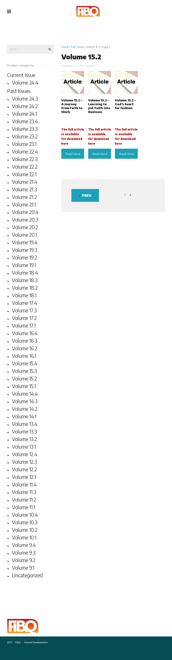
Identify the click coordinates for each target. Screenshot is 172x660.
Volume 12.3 (24, 462)
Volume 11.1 (23, 507)
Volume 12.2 (24, 469)
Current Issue (21, 75)
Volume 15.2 (24, 378)
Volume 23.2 (25, 136)
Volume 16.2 (24, 348)
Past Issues (77, 46)
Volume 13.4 (24, 424)
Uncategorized (27, 575)
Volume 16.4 (25, 333)
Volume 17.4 (24, 303)
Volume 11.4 (24, 484)
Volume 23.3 (25, 129)
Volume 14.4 (25, 393)
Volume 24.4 (25, 82)
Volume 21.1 (24, 204)
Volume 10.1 (24, 537)
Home (64, 46)
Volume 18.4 (25, 272)
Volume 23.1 (24, 144)
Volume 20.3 (25, 219)
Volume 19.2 (24, 257)
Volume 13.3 (24, 431)
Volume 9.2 (23, 560)
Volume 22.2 (25, 166)
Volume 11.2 (24, 499)
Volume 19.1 (24, 265)
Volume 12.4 (24, 454)
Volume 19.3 (24, 250)
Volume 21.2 (24, 197)
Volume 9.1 (23, 567)
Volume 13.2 (24, 439)
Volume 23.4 (25, 121)
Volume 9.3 (23, 552)
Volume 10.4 (25, 515)
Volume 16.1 (24, 356)
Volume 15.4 (24, 363)
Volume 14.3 (24, 401)
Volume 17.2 (24, 318)
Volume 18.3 (25, 280)
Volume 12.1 (24, 477)
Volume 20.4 (25, 212)
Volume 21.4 (24, 182)
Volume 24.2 (25, 106)
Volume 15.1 (24, 386)
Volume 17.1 (24, 325)
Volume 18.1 (24, 295)
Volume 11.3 (24, 492)
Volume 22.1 (24, 174)
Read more (73, 154)
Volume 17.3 (24, 310)
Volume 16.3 (24, 340)
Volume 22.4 (25, 151)
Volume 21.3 (24, 189)
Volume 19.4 (24, 242)
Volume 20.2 (25, 227)
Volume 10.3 (24, 522)
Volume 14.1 (24, 416)
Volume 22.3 (25, 159)
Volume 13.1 (24, 446)
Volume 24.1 (24, 113)
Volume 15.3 (24, 371)
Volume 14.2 (24, 409)
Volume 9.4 (24, 545)
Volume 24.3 (25, 98)
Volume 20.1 (24, 235)
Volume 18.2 (25, 288)
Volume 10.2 (24, 530)
